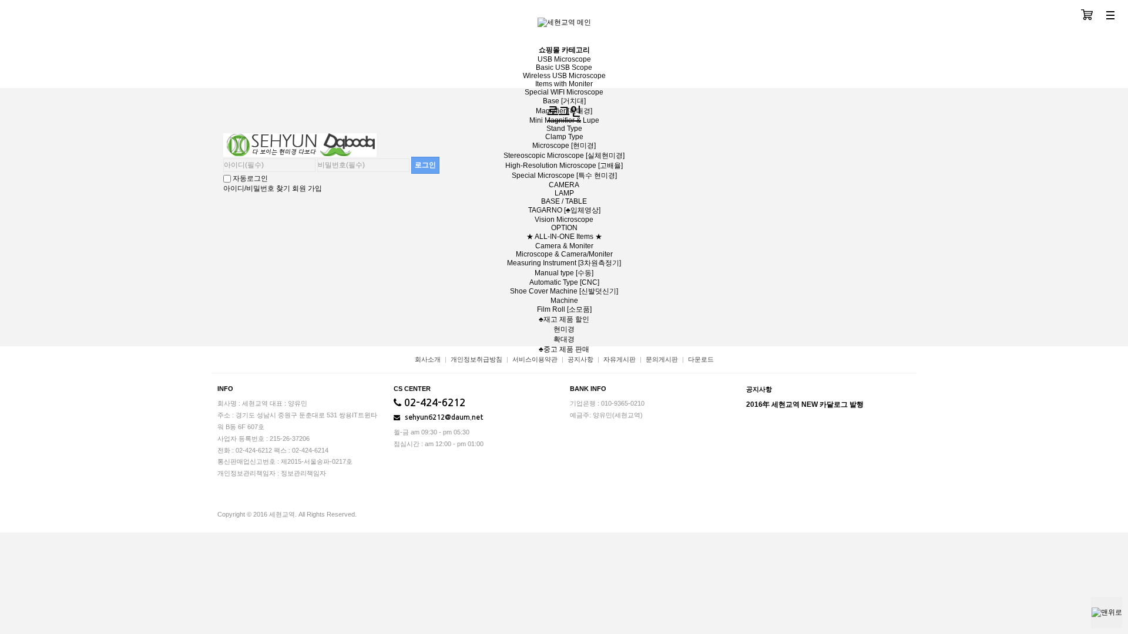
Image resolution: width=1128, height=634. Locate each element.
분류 (1110, 16)
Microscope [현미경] (564, 145)
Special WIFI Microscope (564, 92)
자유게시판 (619, 359)
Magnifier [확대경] (564, 111)
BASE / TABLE (564, 201)
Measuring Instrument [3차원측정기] (564, 263)
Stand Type (564, 128)
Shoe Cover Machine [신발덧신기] (564, 291)
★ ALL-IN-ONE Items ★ (564, 236)
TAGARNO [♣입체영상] (564, 210)
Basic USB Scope (564, 67)
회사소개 (428, 359)
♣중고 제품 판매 (564, 349)
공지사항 (580, 359)
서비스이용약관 (535, 359)
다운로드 (701, 359)
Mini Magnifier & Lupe (564, 120)
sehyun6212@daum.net (443, 417)
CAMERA (564, 185)
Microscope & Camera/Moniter (564, 254)
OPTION (564, 228)
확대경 (564, 339)
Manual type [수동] (564, 273)
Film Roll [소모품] (564, 309)
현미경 (564, 329)
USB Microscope (564, 59)
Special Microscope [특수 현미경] (564, 175)
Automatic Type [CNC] (564, 282)
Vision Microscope (564, 219)
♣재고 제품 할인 (564, 319)
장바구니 (1087, 16)
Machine (564, 300)
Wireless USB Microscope (564, 76)
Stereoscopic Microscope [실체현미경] (564, 155)
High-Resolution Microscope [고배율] (564, 165)
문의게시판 (662, 359)
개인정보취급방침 (476, 359)
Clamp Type (564, 137)
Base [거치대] (564, 101)
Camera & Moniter (564, 246)
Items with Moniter (564, 84)
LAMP (564, 193)
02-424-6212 (433, 403)
